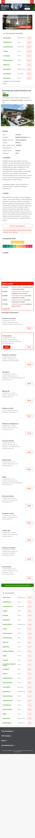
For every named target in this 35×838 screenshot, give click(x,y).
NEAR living (6, 64)
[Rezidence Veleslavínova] (17, 679)
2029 (13, 390)
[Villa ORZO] (17, 528)
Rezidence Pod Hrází (9, 388)
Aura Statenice (7, 73)
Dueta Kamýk (6, 78)
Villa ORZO (5, 541)
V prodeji (5, 107)
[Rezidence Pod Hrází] (17, 376)
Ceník (29, 38)
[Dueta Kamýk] (17, 15)
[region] (17, 279)
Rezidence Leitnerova (9, 462)
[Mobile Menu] (3, 1)
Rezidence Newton (8, 60)
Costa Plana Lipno (8, 46)
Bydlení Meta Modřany (18, 307)
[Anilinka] (17, 477)
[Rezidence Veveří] (17, 603)
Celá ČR (9, 242)
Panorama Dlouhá (8, 727)
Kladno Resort (7, 37)
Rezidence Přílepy (17, 299)
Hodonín (14, 242)
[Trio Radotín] (17, 89)
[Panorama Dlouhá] (17, 715)
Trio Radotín (6, 55)
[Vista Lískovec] (17, 412)
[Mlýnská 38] (17, 566)
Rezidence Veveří (7, 615)
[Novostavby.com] (17, 1)
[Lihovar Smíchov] (17, 780)
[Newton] (17, 628)
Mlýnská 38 (5, 579)
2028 (14, 426)
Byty (4, 242)
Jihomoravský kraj (22, 242)
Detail (29, 398)
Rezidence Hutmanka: (18, 316)
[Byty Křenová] (17, 753)
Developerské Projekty (16, 112)
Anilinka (5, 51)
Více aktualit (5, 320)
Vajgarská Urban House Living (20, 303)
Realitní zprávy (7, 295)
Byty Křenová (6, 765)
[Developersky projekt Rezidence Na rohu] (17, 117)
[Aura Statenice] (17, 324)
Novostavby (5, 112)
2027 (13, 580)
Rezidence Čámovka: (18, 311)
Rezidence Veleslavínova (10, 691)
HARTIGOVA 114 (7, 42)
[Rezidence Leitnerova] (17, 450)
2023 (10, 244)
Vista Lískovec (7, 424)
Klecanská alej (7, 69)
